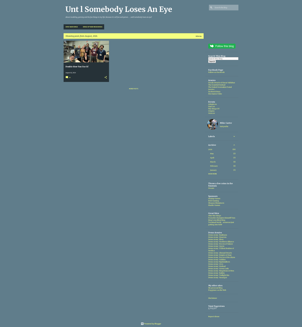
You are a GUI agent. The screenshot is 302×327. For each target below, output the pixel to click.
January (213, 170)
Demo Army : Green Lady (218, 268)
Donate (211, 188)
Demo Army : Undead (217, 266)
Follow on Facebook (216, 72)
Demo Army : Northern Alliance (221, 242)
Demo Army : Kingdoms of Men (221, 271)
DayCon (211, 106)
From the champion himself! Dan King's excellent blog (221, 219)
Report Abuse (213, 316)
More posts (133, 88)
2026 (210, 149)
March (213, 162)
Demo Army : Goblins (217, 260)
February (214, 166)
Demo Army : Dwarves (217, 237)
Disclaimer (212, 298)
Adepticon (212, 104)
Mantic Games (214, 205)
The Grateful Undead (216, 85)
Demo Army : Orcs (215, 264)
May (212, 154)
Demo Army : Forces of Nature (220, 244)
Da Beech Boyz (214, 92)
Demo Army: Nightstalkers (219, 262)
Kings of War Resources (92, 27)
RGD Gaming (213, 201)
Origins (211, 111)
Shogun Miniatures (216, 203)
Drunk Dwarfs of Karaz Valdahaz (221, 83)
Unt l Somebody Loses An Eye (118, 9)
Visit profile (224, 126)
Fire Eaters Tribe (215, 94)
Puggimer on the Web (217, 290)
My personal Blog (215, 288)
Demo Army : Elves (215, 239)
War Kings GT (214, 109)
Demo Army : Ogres (216, 246)
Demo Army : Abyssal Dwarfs (220, 253)
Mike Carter (226, 123)
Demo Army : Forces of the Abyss (221, 257)
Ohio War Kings (71, 27)
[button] (105, 77)
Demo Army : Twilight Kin (218, 275)
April (212, 158)
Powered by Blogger (152, 324)
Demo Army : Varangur (217, 277)
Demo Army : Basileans (217, 235)
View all (199, 36)
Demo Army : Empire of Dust (219, 255)
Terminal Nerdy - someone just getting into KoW (221, 223)
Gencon (211, 113)
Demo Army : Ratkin (216, 273)
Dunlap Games (214, 198)
